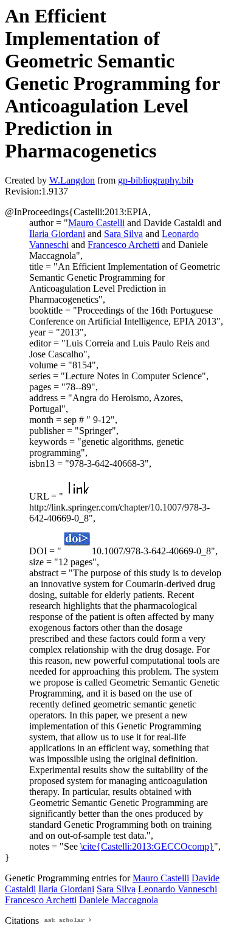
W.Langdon (72, 180)
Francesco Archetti (123, 244)
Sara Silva (123, 234)
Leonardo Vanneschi (177, 889)
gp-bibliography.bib (155, 180)
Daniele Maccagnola (118, 900)
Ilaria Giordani (57, 234)
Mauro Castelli (96, 223)
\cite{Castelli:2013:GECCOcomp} (147, 846)
